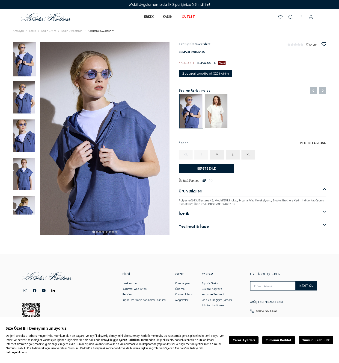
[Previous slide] (313, 90)
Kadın (167, 17)
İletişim (126, 294)
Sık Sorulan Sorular (213, 305)
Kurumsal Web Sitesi (134, 288)
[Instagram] (25, 290)
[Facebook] (34, 290)
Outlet (188, 17)
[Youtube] (43, 290)
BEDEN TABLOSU (313, 143)
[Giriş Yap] (311, 17)
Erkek (149, 17)
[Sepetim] (300, 17)
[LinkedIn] (53, 290)
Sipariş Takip (209, 283)
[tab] (93, 231)
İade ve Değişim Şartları (217, 300)
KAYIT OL (306, 286)
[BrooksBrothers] (46, 17)
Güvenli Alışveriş (212, 288)
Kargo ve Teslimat (213, 294)
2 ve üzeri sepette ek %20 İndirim (205, 73)
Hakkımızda (129, 283)
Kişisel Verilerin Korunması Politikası (144, 300)
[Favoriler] (280, 17)
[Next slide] (322, 90)
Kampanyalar (183, 283)
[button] (24, 59)
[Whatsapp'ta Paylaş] (210, 180)
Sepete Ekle (206, 169)
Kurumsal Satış (184, 294)
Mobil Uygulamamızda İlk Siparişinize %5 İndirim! (169, 4)
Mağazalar (181, 300)
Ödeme (180, 288)
